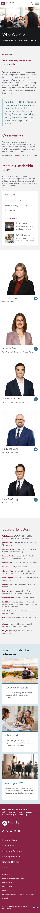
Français (5, 898)
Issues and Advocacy (12, 851)
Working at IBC (7, 883)
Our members (6, 52)
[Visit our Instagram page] (15, 831)
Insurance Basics (10, 840)
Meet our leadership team (19, 52)
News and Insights (11, 862)
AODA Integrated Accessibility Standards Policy (19, 894)
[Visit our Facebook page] (3, 831)
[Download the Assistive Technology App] (35, 907)
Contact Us (6, 875)
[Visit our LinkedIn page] (19, 831)
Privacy (5, 890)
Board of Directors (7, 54)
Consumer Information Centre (13, 879)
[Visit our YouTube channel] (11, 831)
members (18, 156)
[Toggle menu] (37, 3)
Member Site (7, 886)
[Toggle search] (31, 3)
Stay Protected (9, 845)
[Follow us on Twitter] (7, 831)
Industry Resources (11, 856)
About (5, 867)
